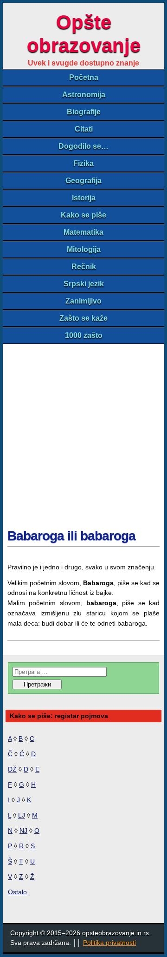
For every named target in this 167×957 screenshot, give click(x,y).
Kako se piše (83, 215)
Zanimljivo (83, 301)
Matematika (83, 232)
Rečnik (83, 267)
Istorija (84, 198)
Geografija (83, 181)
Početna (83, 77)
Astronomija (83, 95)
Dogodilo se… (83, 146)
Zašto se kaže (83, 318)
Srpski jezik (84, 284)
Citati (84, 129)
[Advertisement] (83, 432)
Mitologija (84, 249)
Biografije (84, 112)
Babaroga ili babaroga (71, 535)
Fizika (83, 163)
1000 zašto (84, 335)
